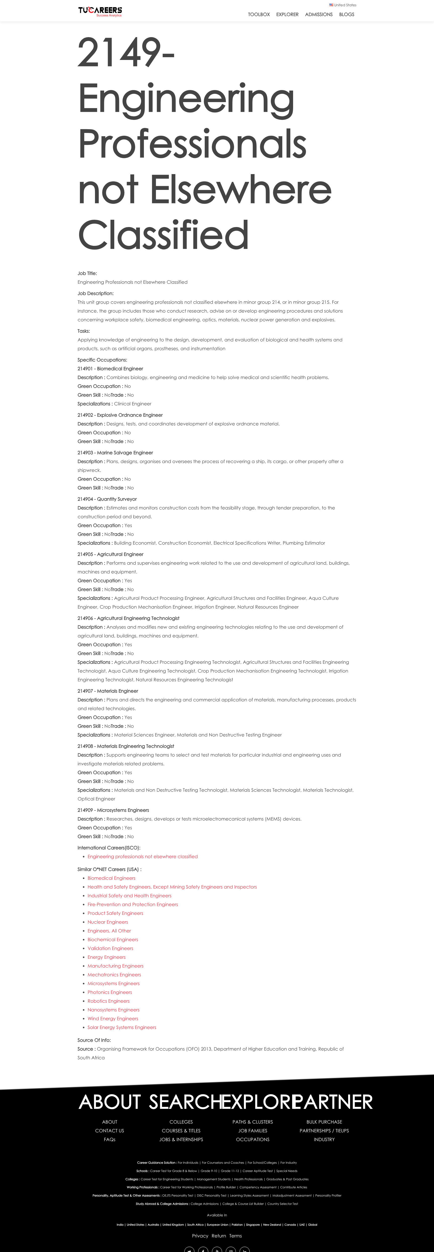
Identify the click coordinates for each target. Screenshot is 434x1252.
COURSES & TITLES (181, 1131)
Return (219, 1236)
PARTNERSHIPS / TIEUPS (324, 1131)
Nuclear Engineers (108, 922)
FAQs (110, 1139)
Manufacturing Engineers (116, 966)
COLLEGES (181, 1122)
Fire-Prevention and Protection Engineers (133, 904)
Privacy (200, 1236)
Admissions (319, 14)
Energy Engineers (107, 957)
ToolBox (259, 14)
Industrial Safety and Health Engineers (130, 896)
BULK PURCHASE (324, 1122)
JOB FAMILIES (252, 1131)
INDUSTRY (324, 1139)
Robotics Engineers (109, 1001)
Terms (235, 1236)
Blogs (346, 14)
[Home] (100, 13)
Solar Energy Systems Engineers (122, 1027)
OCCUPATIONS (252, 1139)
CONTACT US (109, 1131)
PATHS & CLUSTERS (253, 1122)
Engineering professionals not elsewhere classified (143, 856)
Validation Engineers (110, 948)
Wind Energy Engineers (113, 1018)
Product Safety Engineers (115, 913)
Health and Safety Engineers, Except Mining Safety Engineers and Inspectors (172, 887)
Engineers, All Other (109, 931)
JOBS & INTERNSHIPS (181, 1139)
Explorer (287, 14)
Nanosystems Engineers (113, 1010)
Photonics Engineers (110, 992)
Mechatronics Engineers (114, 975)
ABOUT (109, 1122)
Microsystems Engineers (114, 983)
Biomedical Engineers (111, 878)
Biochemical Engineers (113, 939)
